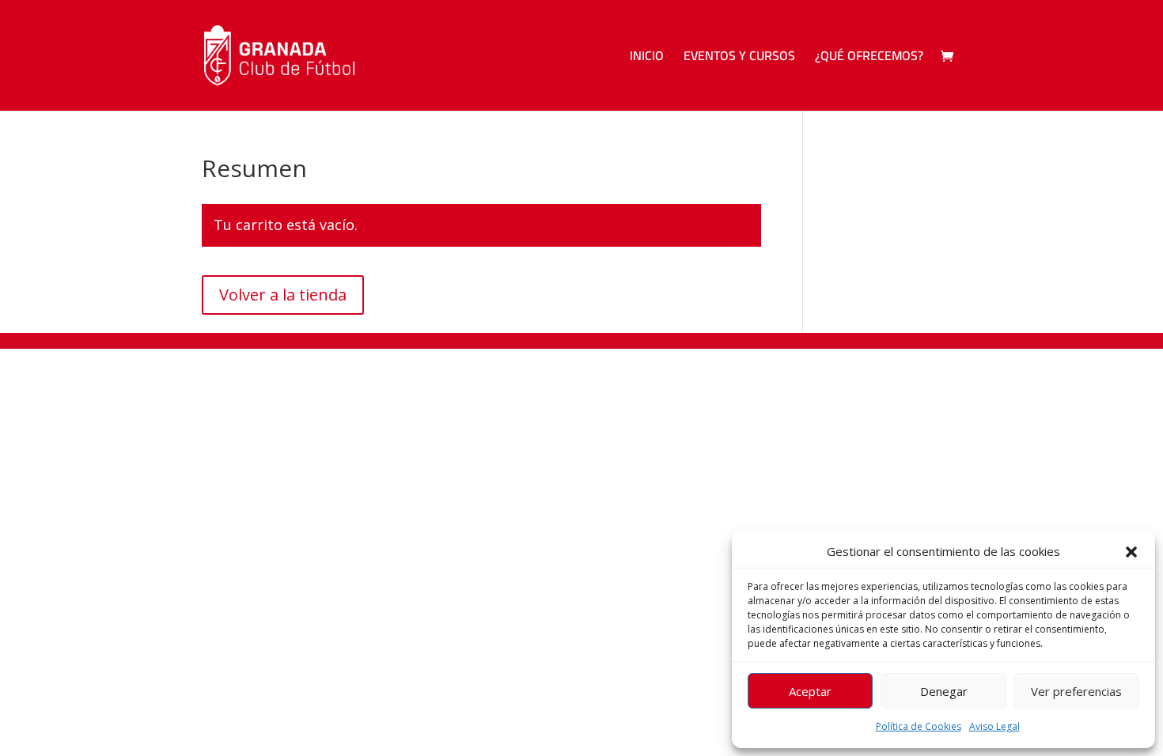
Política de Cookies (918, 726)
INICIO (647, 58)
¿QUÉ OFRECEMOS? (869, 58)
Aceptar (810, 691)
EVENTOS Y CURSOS (739, 58)
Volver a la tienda (283, 294)
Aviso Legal (994, 726)
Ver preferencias (1076, 691)
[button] (1131, 552)
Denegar (944, 691)
